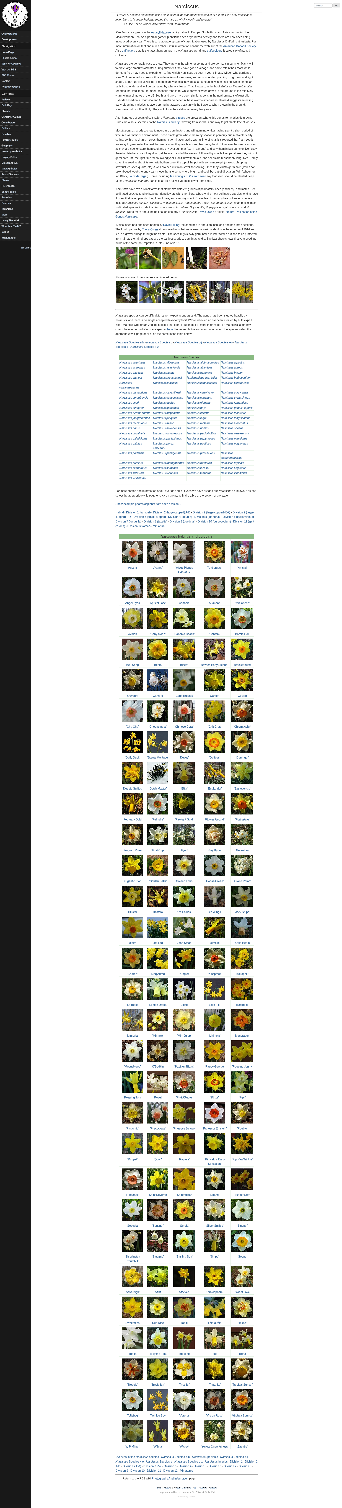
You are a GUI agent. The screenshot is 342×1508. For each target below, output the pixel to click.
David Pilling (171, 224)
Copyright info (9, 33)
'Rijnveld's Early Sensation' (214, 1161)
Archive (5, 99)
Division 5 (200, 1466)
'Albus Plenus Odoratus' (184, 570)
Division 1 (236, 1461)
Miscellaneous (9, 162)
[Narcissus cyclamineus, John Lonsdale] (196, 303)
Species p (159, 1461)
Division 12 (170, 1470)
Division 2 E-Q (132, 1466)
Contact (5, 81)
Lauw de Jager (138, 176)
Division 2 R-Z (152, 1466)
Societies (6, 197)
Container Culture (11, 116)
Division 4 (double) (180, 516)
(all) (194, 1487)
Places (5, 180)
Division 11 (154, 1470)
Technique (7, 209)
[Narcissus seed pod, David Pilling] (127, 268)
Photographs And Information (170, 1478)
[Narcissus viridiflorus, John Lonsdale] (150, 303)
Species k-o (218, 342)
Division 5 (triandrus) (207, 516)
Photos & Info (9, 58)
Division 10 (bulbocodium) (214, 521)
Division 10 (137, 1470)
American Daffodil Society (239, 46)
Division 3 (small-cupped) (150, 516)
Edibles (5, 128)
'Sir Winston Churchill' (132, 1258)
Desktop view (8, 39)
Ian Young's (188, 176)
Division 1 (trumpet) (138, 512)
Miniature (159, 526)
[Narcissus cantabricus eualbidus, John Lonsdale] (219, 303)
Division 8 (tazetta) (155, 521)
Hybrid (119, 512)
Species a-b (129, 342)
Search (202, 1487)
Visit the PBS (8, 69)
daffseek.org (214, 50)
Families (6, 134)
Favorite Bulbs (9, 139)
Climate (5, 111)
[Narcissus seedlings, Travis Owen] (196, 268)
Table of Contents (11, 63)
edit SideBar (26, 248)
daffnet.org (128, 50)
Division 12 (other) (139, 526)
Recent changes (10, 86)
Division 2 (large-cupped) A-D (171, 512)
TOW (4, 214)
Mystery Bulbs (9, 168)
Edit (159, 1487)
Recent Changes (182, 1487)
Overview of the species (137, 1456)
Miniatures (186, 1470)
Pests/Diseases (10, 174)
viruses (180, 117)
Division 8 (245, 1466)
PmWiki (192, 1496)
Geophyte (6, 145)
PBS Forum (7, 75)
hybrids (216, 1461)
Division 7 (230, 1466)
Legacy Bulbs (9, 157)
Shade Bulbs (8, 191)
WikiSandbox (8, 237)
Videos (5, 232)
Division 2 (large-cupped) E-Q (211, 512)
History (167, 1487)
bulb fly (168, 122)
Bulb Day (6, 105)
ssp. (202, 377)
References (7, 185)
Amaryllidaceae (161, 32)
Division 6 (215, 1466)
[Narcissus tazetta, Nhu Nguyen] (173, 303)
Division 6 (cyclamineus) (238, 516)
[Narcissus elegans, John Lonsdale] (127, 303)
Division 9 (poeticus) (182, 521)
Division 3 (170, 1466)
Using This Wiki (10, 220)
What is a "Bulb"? (11, 226)
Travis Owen (206, 211)
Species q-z (144, 346)
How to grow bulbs (11, 151)
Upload (212, 1487)
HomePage (7, 52)
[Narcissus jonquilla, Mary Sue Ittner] (242, 303)
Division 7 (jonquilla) (128, 521)
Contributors (8, 122)
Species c (159, 342)
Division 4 (185, 1466)
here (170, 329)
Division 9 (121, 1470)
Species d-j (188, 342)
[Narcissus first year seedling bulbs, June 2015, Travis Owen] (219, 268)
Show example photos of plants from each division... (148, 503)
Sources (6, 203)
